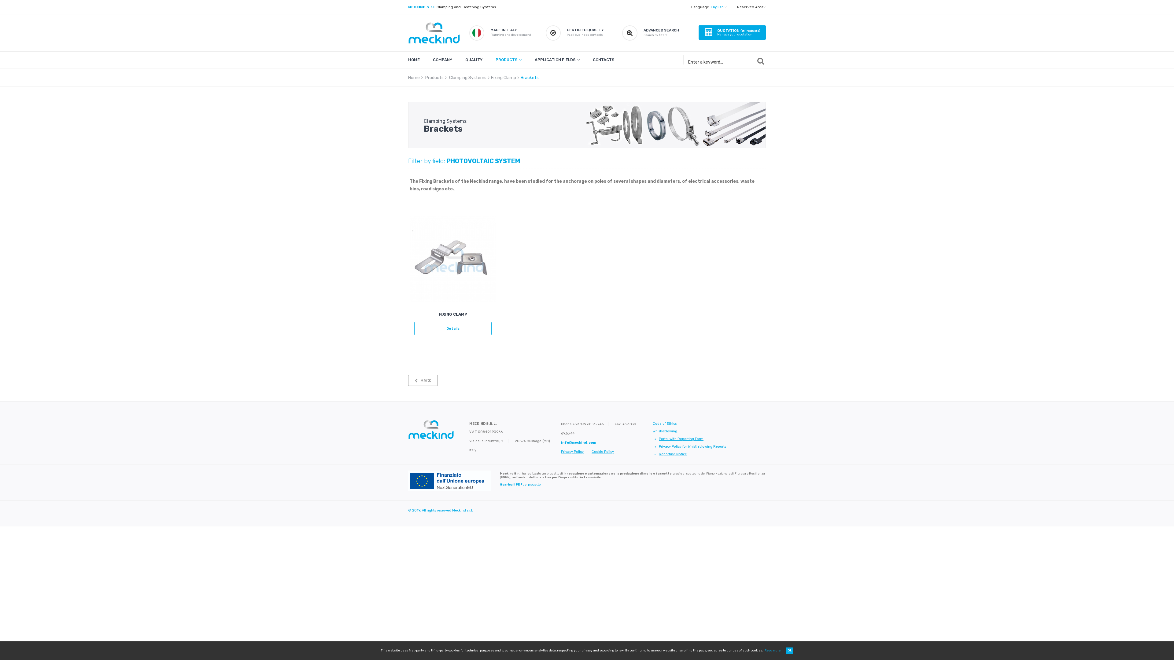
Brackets (530, 77)
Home (414, 59)
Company (442, 59)
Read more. (773, 650)
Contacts (604, 59)
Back (426, 380)
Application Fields (555, 59)
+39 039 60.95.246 (588, 424)
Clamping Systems (467, 77)
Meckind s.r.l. (462, 510)
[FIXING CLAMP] (453, 259)
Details (453, 328)
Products (507, 59)
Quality (473, 59)
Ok (790, 650)
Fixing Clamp (503, 77)
